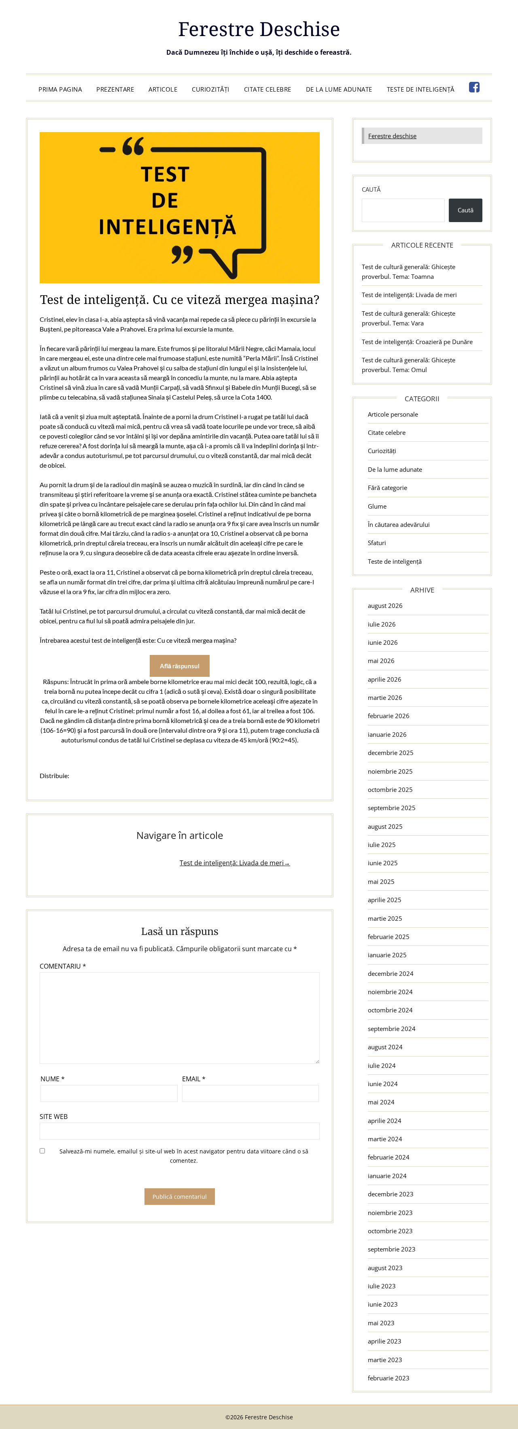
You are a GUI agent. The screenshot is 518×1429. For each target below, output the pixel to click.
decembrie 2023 (391, 1194)
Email (194, 1078)
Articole (163, 89)
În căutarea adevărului (399, 524)
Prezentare (115, 89)
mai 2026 (381, 661)
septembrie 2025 (392, 808)
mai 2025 (381, 881)
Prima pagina (60, 89)
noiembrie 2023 (390, 1213)
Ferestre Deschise (259, 28)
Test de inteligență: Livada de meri (409, 295)
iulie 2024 (382, 1065)
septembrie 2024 (392, 1029)
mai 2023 (381, 1323)
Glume (377, 506)
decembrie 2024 (391, 973)
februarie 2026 (389, 716)
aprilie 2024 (384, 1121)
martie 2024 (385, 1139)
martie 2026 (385, 697)
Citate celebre (267, 89)
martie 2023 (385, 1360)
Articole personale (393, 414)
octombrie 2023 (390, 1231)
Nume (52, 1078)
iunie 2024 (383, 1084)
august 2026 (385, 605)
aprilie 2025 (384, 900)
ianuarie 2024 (387, 1176)
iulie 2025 (382, 845)
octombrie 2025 (390, 789)
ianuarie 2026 (387, 734)
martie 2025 (385, 918)
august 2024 (385, 1047)
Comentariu (63, 966)
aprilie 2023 (384, 1341)
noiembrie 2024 (390, 992)
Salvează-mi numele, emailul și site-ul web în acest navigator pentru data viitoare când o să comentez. (183, 1155)
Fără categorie (387, 487)
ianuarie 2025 (387, 955)
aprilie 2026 (384, 679)
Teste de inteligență (420, 89)
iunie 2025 (383, 863)
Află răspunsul (180, 666)
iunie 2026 (383, 642)
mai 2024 (381, 1102)
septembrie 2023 (392, 1249)
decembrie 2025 (391, 753)
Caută (371, 189)
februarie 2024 (389, 1157)
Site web (54, 1116)
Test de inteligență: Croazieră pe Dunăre (417, 342)
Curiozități (210, 89)
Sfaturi (377, 543)
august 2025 (385, 826)
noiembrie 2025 (390, 771)
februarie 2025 (389, 937)
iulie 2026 (382, 624)
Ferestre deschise (392, 136)
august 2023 (385, 1268)
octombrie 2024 (390, 1010)
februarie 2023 (389, 1378)
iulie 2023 (382, 1286)
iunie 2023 (383, 1304)
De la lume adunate (339, 89)
